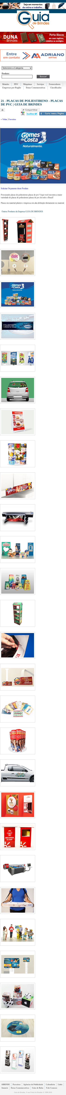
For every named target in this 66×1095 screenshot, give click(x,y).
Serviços (40, 84)
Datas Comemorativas (35, 87)
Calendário (50, 1084)
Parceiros (16, 1084)
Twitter (31, 113)
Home (2, 110)
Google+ (23, 113)
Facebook (52, 113)
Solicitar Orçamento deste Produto (14, 188)
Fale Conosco (51, 1088)
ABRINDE (5, 1084)
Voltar (4, 119)
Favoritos (12, 119)
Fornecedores (54, 84)
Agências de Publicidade (33, 1084)
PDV (16, 84)
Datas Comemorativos (20, 1088)
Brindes (5, 84)
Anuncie (4, 1088)
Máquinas (27, 84)
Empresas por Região (11, 87)
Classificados (55, 87)
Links (60, 1084)
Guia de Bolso (37, 1088)
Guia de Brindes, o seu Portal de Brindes (33, 19)
